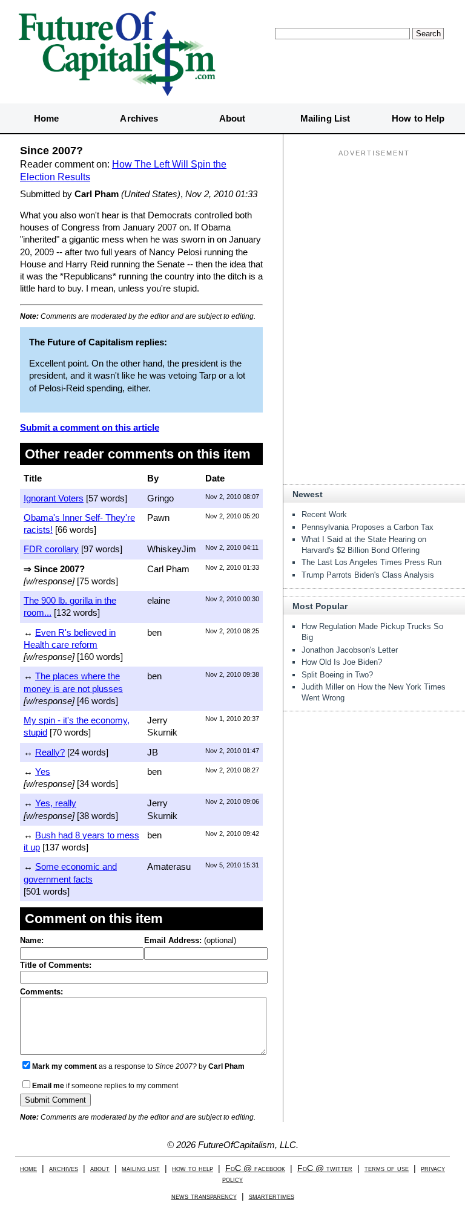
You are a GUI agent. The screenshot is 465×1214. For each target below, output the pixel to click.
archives (63, 1168)
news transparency (204, 1196)
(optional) (190, 940)
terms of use (386, 1168)
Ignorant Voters (54, 498)
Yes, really (55, 803)
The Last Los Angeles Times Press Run (371, 562)
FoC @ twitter (324, 1168)
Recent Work (324, 514)
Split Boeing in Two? (337, 674)
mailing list (141, 1168)
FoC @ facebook (255, 1168)
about (100, 1168)
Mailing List (325, 118)
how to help (192, 1168)
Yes (42, 771)
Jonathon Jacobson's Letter (350, 649)
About (232, 118)
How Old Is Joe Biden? (342, 662)
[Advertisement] (374, 236)
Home (46, 118)
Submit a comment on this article (89, 427)
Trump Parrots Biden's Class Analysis (368, 574)
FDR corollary (51, 549)
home (28, 1168)
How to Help (418, 118)
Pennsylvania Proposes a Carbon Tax (368, 527)
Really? (50, 752)
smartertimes (271, 1196)
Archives (139, 118)
